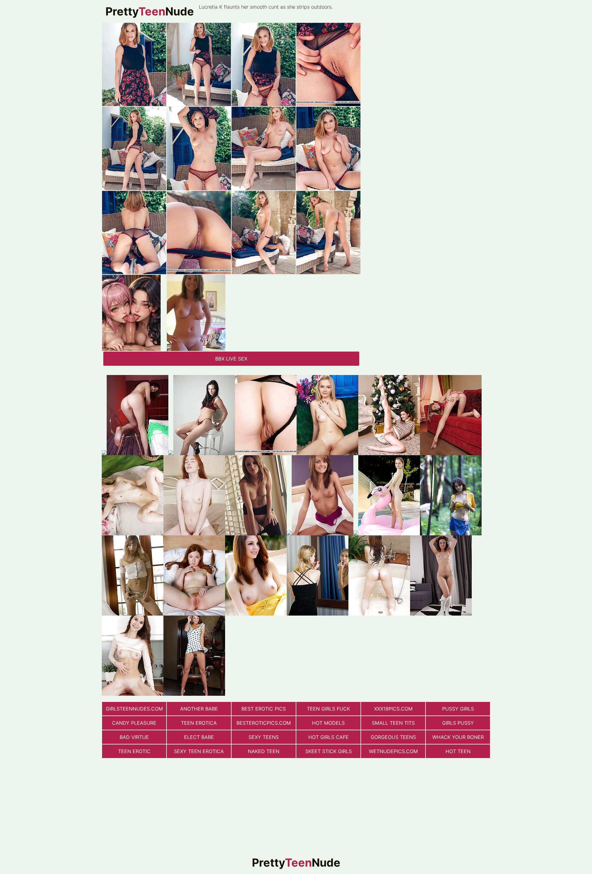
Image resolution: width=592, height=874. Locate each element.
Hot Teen (458, 751)
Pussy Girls (458, 709)
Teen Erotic (134, 751)
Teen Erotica (199, 723)
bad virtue (134, 737)
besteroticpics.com (263, 723)
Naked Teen (263, 751)
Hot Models (328, 723)
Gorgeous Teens (393, 737)
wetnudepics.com (393, 751)
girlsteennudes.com (134, 709)
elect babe (199, 737)
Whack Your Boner (458, 737)
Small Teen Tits (393, 723)
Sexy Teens (264, 737)
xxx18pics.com (393, 709)
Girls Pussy (458, 723)
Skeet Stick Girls (328, 751)
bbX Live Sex (231, 359)
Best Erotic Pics (263, 709)
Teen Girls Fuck (328, 709)
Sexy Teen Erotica (199, 751)
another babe (199, 709)
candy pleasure (134, 723)
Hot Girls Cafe (328, 737)
